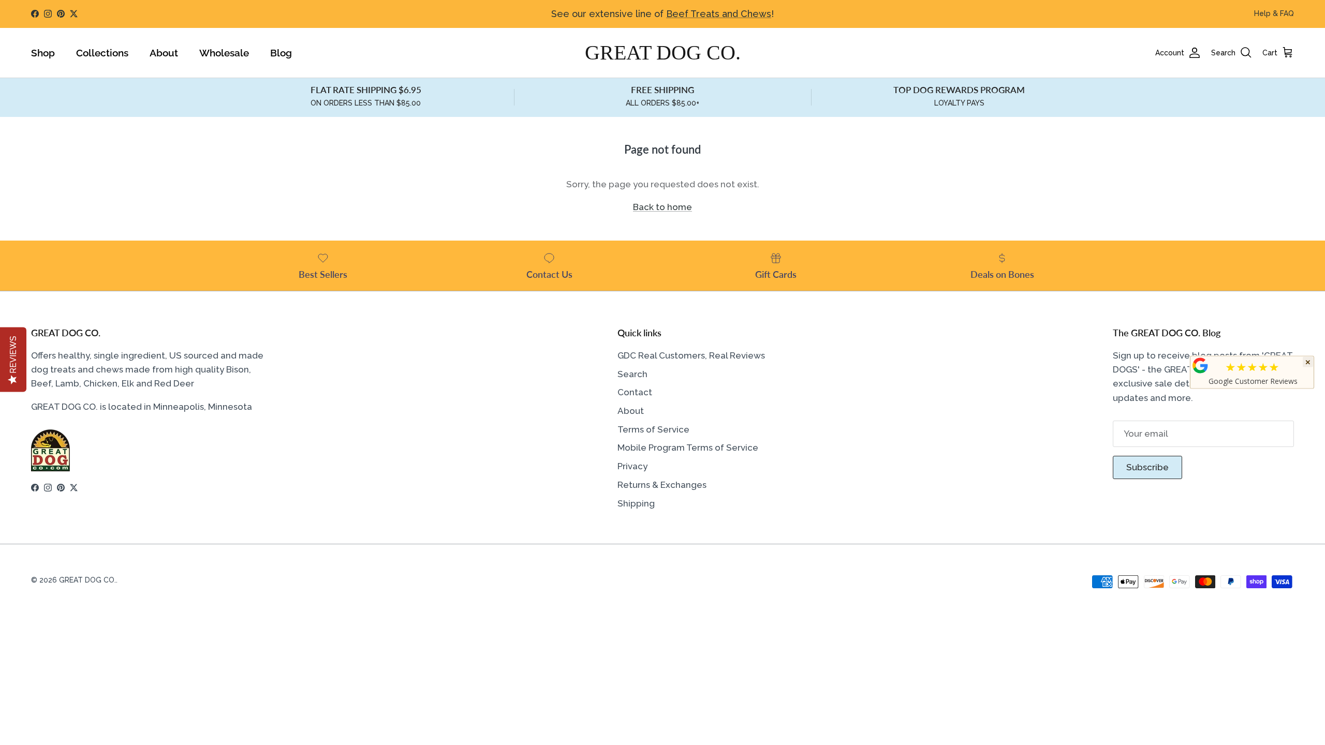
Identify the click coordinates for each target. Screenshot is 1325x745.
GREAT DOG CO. (87, 580)
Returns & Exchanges (661, 485)
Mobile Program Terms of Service (687, 447)
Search (632, 374)
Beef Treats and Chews (718, 13)
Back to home (662, 207)
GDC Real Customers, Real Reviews (691, 355)
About (164, 52)
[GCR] (1200, 365)
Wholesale (224, 52)
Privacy (632, 466)
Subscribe (1147, 467)
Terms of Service (653, 429)
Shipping (636, 503)
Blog (281, 52)
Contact (634, 392)
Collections (102, 52)
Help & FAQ (1274, 13)
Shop (43, 52)
